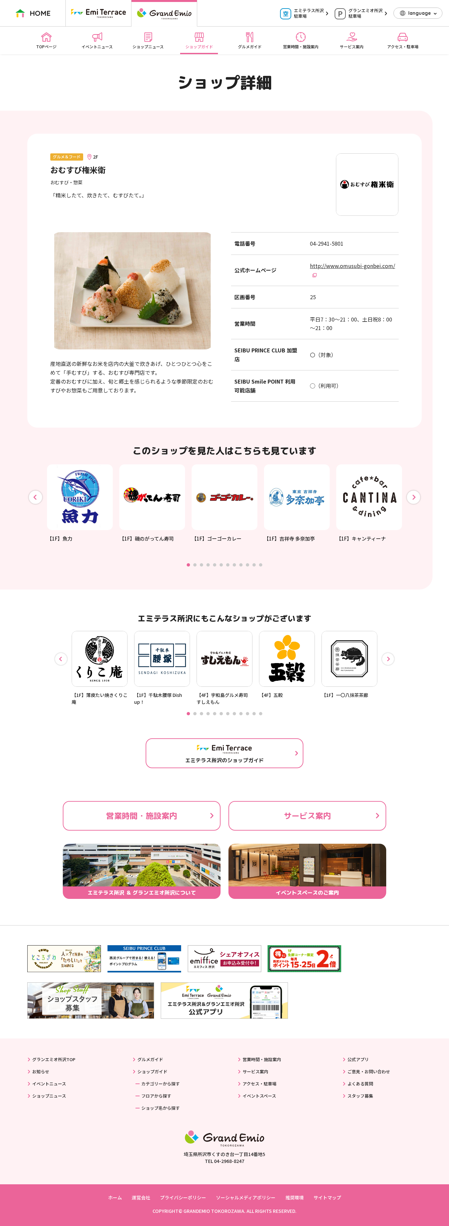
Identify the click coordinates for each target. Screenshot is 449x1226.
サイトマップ (327, 1197)
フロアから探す (156, 1096)
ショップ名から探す (160, 1108)
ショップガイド (199, 46)
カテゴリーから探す (160, 1084)
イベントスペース (259, 1096)
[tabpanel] (80, 503)
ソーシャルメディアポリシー (245, 1197)
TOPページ (46, 46)
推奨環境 (294, 1197)
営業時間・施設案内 (301, 46)
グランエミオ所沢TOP (53, 1059)
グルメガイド (250, 46)
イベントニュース (97, 46)
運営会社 (141, 1197)
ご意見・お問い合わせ (368, 1071)
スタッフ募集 (360, 1096)
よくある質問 (360, 1084)
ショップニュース (148, 46)
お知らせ (40, 1071)
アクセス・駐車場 (402, 46)
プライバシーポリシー (183, 1197)
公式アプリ (358, 1059)
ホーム (115, 1197)
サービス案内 (352, 46)
